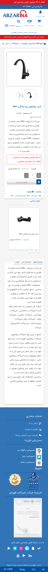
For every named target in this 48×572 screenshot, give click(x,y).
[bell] (33, 548)
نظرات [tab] (17, 262)
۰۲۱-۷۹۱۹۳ (8, 569)
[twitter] (15, 548)
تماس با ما (33, 423)
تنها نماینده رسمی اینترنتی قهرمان (24, 32)
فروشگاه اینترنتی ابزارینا (32, 43)
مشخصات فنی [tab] (26, 262)
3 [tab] (29, 252)
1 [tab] (37, 252)
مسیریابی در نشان (28, 462)
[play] (9, 548)
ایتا (33, 569)
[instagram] (21, 548)
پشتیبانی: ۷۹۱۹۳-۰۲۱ (31, 6)
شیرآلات (15, 43)
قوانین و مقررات (31, 429)
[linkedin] (30, 555)
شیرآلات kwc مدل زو (29, 196)
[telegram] (27, 548)
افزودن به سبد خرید (21, 182)
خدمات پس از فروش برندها (26, 435)
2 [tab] (33, 252)
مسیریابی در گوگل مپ (26, 450)
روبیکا (22, 569)
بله (43, 569)
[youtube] (18, 555)
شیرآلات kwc (15, 196)
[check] (39, 548)
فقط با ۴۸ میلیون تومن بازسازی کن (29, 2)
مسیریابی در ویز (28, 456)
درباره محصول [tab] (38, 262)
